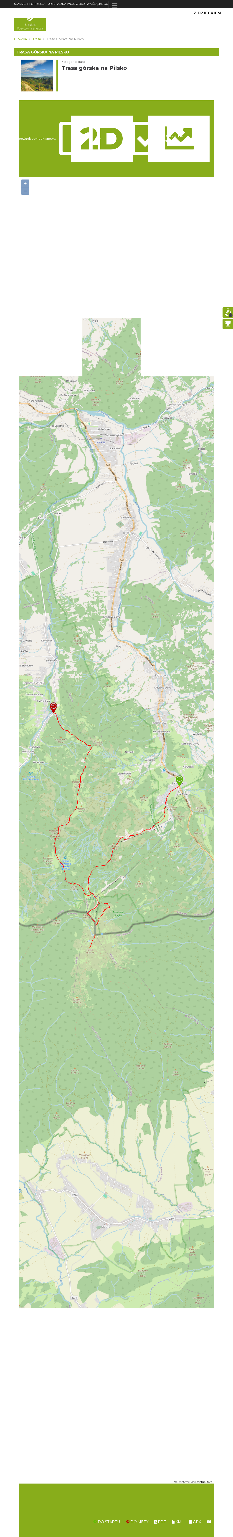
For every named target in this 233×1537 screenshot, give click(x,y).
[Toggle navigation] (114, 5)
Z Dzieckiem (207, 13)
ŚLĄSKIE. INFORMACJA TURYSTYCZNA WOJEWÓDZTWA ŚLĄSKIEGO (61, 3)
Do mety (139, 1522)
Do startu (108, 1522)
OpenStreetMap (186, 1482)
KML (179, 1522)
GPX (196, 1522)
